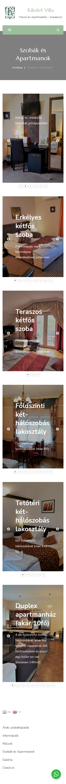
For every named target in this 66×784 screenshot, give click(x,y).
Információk (10, 736)
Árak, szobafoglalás (16, 727)
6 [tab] (45, 186)
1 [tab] (20, 186)
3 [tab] (30, 186)
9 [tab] (53, 685)
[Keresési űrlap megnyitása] (58, 30)
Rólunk (7, 744)
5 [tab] (40, 186)
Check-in (8, 768)
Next (57, 141)
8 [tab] (50, 280)
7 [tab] (45, 280)
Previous (8, 141)
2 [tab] (25, 186)
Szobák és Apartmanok (18, 752)
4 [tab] (35, 186)
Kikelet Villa (41, 10)
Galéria (7, 760)
